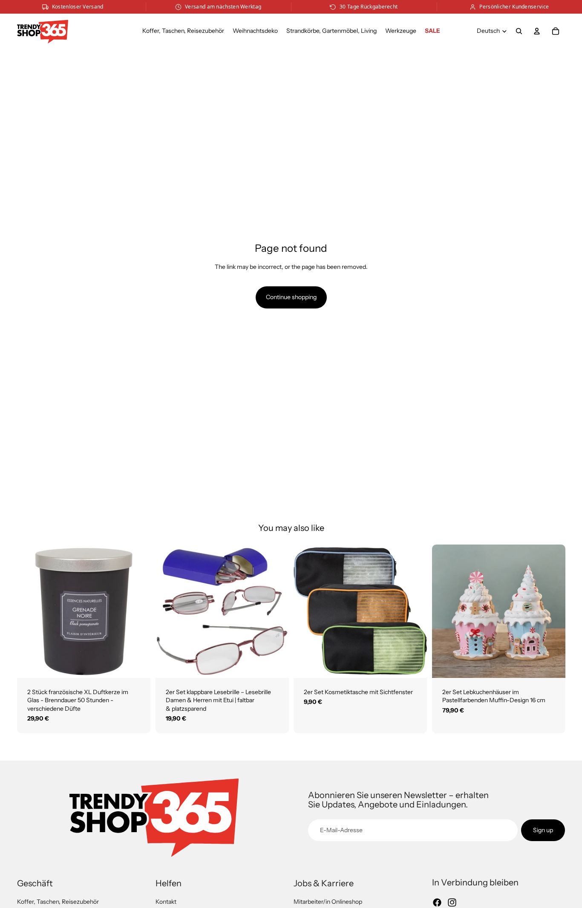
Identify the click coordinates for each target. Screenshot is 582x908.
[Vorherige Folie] (30, 611)
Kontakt (166, 901)
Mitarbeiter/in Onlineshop (328, 901)
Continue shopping (291, 297)
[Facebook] (437, 902)
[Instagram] (452, 902)
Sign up (543, 830)
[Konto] (536, 31)
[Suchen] (519, 31)
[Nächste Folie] (137, 611)
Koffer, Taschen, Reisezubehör (58, 901)
